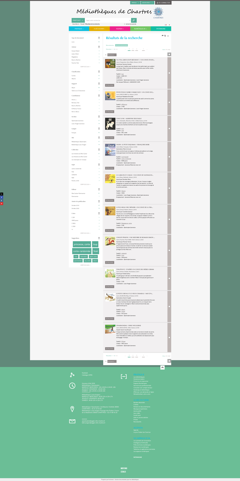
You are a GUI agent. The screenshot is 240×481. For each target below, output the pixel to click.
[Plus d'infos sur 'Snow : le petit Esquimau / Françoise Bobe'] (110, 150)
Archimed (111, 479)
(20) (84, 265)
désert (123, 309)
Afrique (123, 341)
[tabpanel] (120, 199)
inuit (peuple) (124, 157)
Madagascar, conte (126, 223)
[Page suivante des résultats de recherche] (147, 49)
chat (122, 130)
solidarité (123, 253)
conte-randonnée (126, 159)
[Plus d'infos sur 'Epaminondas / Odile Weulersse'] (110, 329)
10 (163, 49)
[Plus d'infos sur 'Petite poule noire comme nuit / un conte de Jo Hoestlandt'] (110, 95)
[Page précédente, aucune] (125, 49)
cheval (123, 311)
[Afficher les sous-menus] (138, 3)
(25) (84, 66)
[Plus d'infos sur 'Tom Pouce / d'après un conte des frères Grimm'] (110, 273)
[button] (86, 41)
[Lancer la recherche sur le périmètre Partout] (134, 20)
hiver (122, 255)
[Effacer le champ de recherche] (130, 20)
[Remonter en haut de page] (162, 368)
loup (122, 74)
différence (124, 104)
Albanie (123, 191)
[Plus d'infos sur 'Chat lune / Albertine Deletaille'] (110, 124)
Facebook (85, 373)
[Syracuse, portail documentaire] (120, 13)
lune (122, 128)
